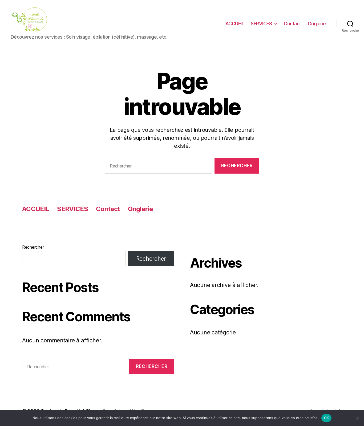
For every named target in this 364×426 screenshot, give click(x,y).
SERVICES (261, 23)
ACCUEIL (234, 23)
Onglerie (317, 23)
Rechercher (33, 247)
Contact (292, 23)
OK (326, 418)
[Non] (357, 418)
